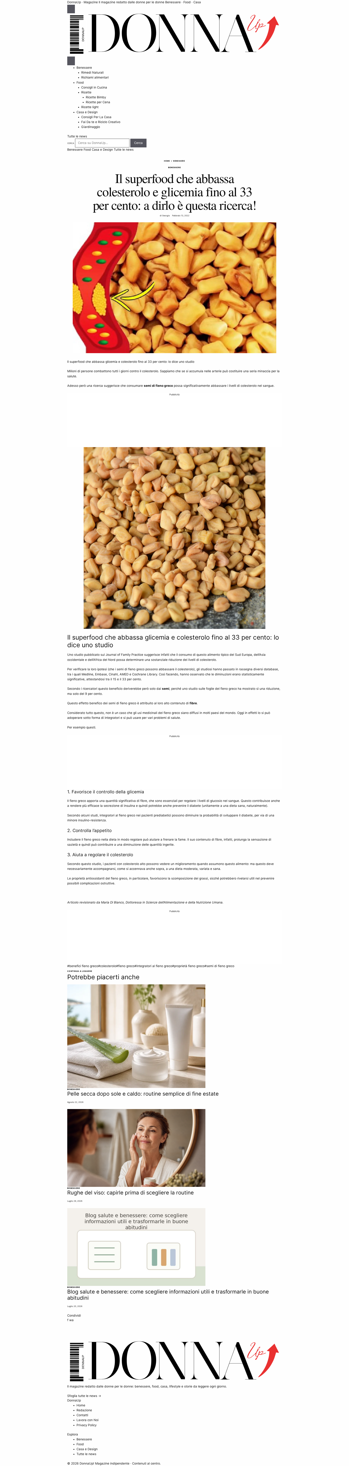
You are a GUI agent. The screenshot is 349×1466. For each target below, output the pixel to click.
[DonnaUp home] (174, 1381)
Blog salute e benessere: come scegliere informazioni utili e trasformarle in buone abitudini (168, 1294)
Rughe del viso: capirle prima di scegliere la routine (130, 1192)
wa (71, 1320)
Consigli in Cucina (94, 87)
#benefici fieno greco (82, 966)
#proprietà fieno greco (188, 966)
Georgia (166, 215)
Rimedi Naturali (92, 72)
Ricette (86, 92)
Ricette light (90, 107)
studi (94, 815)
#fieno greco (125, 966)
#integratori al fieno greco (153, 966)
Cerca (70, 143)
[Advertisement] (174, 421)
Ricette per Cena (98, 102)
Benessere (84, 67)
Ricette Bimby (96, 97)
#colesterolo (107, 966)
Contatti (82, 1415)
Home (167, 161)
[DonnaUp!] (174, 54)
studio (78, 654)
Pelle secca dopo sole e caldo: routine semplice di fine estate (143, 1094)
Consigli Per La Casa (96, 117)
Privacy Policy (87, 1425)
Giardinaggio (90, 127)
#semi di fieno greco (219, 966)
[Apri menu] (71, 9)
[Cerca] (71, 61)
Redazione (84, 1410)
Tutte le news (77, 136)
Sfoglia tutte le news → (84, 1396)
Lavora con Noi (88, 1420)
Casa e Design (87, 112)
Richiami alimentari (95, 77)
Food (80, 82)
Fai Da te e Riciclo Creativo (100, 122)
